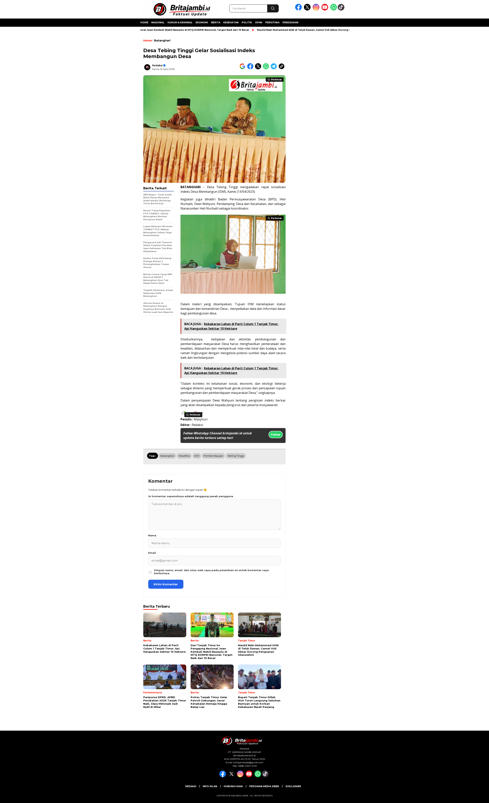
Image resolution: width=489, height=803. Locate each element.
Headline (184, 455)
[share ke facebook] (251, 68)
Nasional (157, 22)
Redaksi (157, 65)
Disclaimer (293, 786)
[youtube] (325, 9)
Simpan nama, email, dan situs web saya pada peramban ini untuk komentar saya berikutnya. (211, 572)
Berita (215, 22)
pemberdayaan (191, 344)
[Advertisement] (373, 94)
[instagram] (317, 9)
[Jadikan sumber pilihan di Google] (243, 68)
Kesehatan (231, 22)
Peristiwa (272, 22)
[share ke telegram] (275, 68)
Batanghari (162, 40)
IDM (251, 304)
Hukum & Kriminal (180, 22)
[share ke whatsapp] (267, 68)
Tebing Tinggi (227, 187)
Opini (258, 22)
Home (144, 22)
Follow (275, 434)
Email (152, 552)
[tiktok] (342, 9)
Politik (247, 22)
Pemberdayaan (213, 455)
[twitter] (308, 9)
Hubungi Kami (233, 786)
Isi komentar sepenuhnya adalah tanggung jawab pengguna (190, 496)
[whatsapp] (333, 9)
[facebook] (299, 9)
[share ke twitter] (259, 68)
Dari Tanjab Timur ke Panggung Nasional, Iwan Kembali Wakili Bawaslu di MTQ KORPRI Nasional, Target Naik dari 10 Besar (147, 29)
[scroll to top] (471, 797)
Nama (152, 535)
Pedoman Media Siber (264, 786)
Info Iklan (210, 786)
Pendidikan (290, 22)
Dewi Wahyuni (223, 400)
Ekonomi (202, 22)
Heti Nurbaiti (209, 208)
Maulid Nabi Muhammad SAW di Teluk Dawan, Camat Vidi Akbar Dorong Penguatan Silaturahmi (294, 29)
